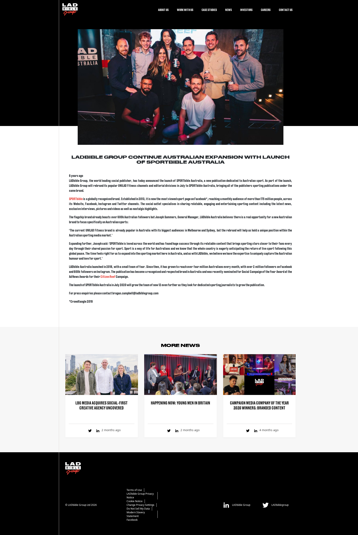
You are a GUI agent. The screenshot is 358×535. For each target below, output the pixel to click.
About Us (163, 9)
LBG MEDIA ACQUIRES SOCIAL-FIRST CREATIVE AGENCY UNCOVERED (101, 405)
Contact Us (286, 9)
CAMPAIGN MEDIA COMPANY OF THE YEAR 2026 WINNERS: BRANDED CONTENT (259, 405)
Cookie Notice (135, 501)
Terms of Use (134, 490)
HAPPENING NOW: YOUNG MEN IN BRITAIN (180, 402)
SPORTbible (76, 198)
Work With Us (185, 9)
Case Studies (209, 9)
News (228, 9)
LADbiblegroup (280, 504)
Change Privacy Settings (140, 505)
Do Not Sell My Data (138, 508)
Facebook (132, 520)
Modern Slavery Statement (136, 514)
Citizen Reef (107, 276)
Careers (266, 9)
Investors (246, 9)
